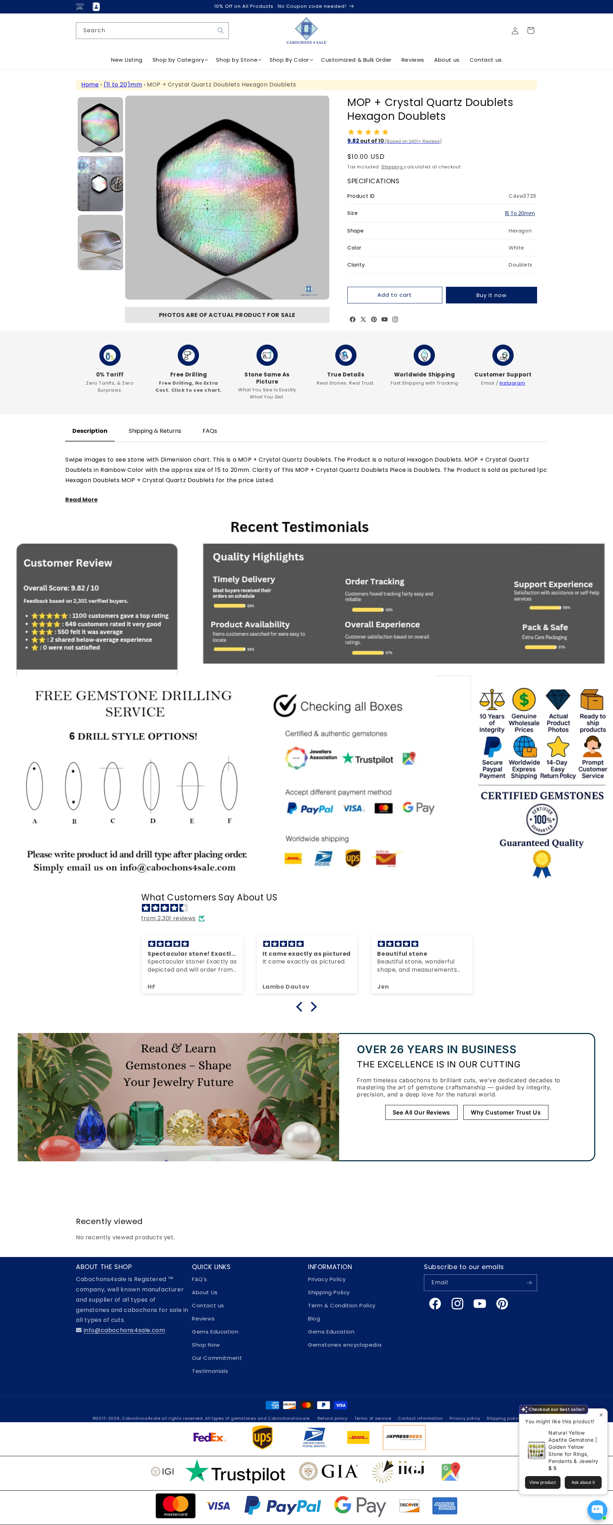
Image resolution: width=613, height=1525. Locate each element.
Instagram (512, 383)
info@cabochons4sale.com (124, 1330)
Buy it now (491, 295)
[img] (310, 908)
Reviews (203, 1318)
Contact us (208, 1305)
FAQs (210, 431)
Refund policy (332, 1418)
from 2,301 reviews (168, 918)
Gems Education (215, 1331)
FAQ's (199, 1279)
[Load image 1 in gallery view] (100, 124)
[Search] (220, 30)
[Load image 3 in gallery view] (100, 242)
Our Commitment (217, 1358)
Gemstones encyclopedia (344, 1344)
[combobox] (152, 31)
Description (89, 431)
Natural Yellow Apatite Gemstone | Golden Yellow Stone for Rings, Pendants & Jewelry (573, 1447)
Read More (81, 500)
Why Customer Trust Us (506, 1112)
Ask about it (583, 1482)
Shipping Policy (329, 1292)
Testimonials (210, 1371)
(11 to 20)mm (123, 84)
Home (90, 84)
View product (542, 1482)
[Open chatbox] (597, 1510)
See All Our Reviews (421, 1112)
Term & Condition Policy (342, 1305)
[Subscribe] (529, 1282)
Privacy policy (464, 1418)
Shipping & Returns (155, 431)
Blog (314, 1318)
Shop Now (206, 1344)
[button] (531, 30)
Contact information (420, 1418)
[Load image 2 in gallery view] (100, 183)
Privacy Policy (327, 1279)
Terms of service (372, 1418)
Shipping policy (504, 1418)
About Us (205, 1292)
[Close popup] (601, 1415)
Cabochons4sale (142, 1418)
